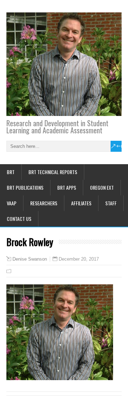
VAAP (11, 203)
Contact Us (19, 218)
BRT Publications (25, 187)
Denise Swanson (29, 259)
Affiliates (81, 203)
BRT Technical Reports (52, 172)
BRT (11, 172)
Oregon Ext (102, 187)
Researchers (43, 203)
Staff (111, 203)
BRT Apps (66, 187)
